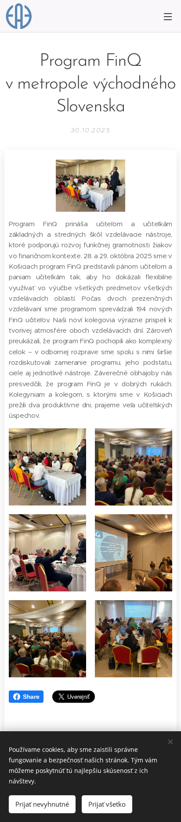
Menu (168, 16)
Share (31, 696)
